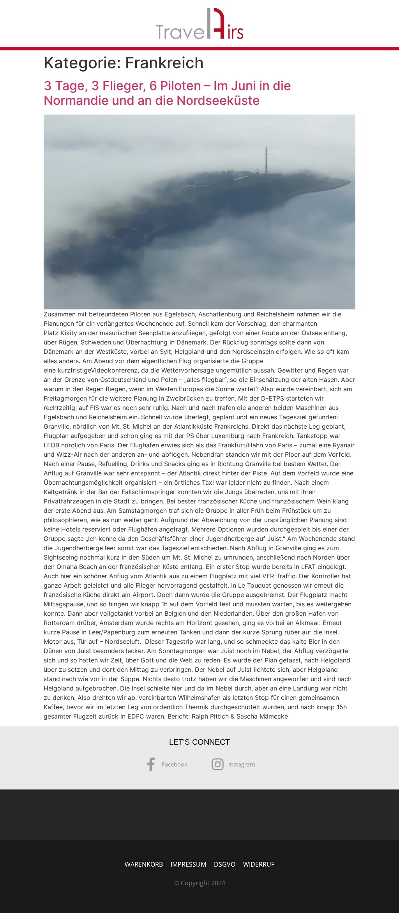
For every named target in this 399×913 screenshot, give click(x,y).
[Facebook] (151, 765)
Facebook (174, 764)
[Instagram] (217, 765)
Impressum (188, 864)
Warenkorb (144, 864)
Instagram (241, 764)
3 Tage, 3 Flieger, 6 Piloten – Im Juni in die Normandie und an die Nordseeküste (167, 93)
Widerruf (258, 864)
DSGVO (224, 864)
